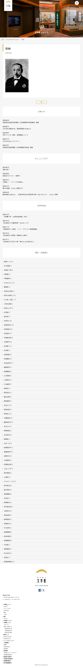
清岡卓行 (7, 456)
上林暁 (6, 477)
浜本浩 (6, 498)
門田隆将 (7, 278)
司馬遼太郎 (7, 337)
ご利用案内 (6, 642)
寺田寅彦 (7, 329)
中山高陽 (7, 266)
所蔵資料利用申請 (8, 654)
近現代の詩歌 (8, 291)
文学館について (7, 622)
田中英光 (7, 485)
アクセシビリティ (8, 636)
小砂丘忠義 (7, 304)
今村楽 (6, 545)
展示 (5, 616)
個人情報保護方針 (8, 662)
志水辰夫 (7, 435)
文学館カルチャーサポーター (10, 652)
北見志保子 (7, 363)
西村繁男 (7, 401)
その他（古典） (9, 299)
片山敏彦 (7, 384)
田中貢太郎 (7, 507)
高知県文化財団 (7, 656)
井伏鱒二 (7, 346)
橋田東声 (7, 367)
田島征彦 (7, 409)
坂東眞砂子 (7, 447)
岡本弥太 (7, 392)
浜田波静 (7, 354)
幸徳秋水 (7, 523)
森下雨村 (7, 490)
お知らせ (6, 606)
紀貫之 (6, 557)
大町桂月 (7, 511)
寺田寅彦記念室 (8, 630)
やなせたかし (8, 283)
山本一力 (7, 443)
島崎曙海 (7, 371)
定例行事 (6, 650)
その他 (5, 614)
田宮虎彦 (7, 473)
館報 (5, 612)
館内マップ (6, 634)
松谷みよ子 (7, 308)
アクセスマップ (7, 638)
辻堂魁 (6, 312)
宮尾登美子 (7, 325)
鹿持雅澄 (7, 549)
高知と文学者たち (8, 626)
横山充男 (7, 397)
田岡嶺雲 (7, 519)
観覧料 (5, 644)
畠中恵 (6, 316)
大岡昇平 (7, 342)
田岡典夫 (7, 502)
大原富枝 (7, 460)
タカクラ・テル (9, 481)
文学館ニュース (7, 604)
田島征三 (7, 414)
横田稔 (6, 287)
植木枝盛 (7, 536)
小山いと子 (7, 468)
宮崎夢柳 (7, 540)
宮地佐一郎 (7, 270)
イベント (6, 618)
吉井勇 (6, 350)
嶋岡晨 (6, 439)
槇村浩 (6, 388)
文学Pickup (6, 610)
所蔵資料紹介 (8, 561)
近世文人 (7, 321)
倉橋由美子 (7, 452)
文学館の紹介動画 (8, 658)
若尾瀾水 (7, 359)
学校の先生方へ (7, 646)
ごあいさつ (6, 624)
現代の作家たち (9, 295)
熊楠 (8, 48)
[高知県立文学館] (3, 39)
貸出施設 (6, 648)
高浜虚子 (7, 333)
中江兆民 (7, 528)
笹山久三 (7, 405)
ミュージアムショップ (9, 640)
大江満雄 (7, 376)
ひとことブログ (7, 608)
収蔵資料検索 (7, 660)
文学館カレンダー (8, 620)
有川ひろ (7, 426)
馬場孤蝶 (7, 494)
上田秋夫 (7, 380)
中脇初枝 (7, 418)
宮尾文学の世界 (8, 632)
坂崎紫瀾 (7, 532)
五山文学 (7, 553)
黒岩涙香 (7, 515)
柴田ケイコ (7, 261)
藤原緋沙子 (7, 422)
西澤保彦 (7, 430)
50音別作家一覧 (8, 628)
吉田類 (6, 274)
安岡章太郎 (7, 464)
